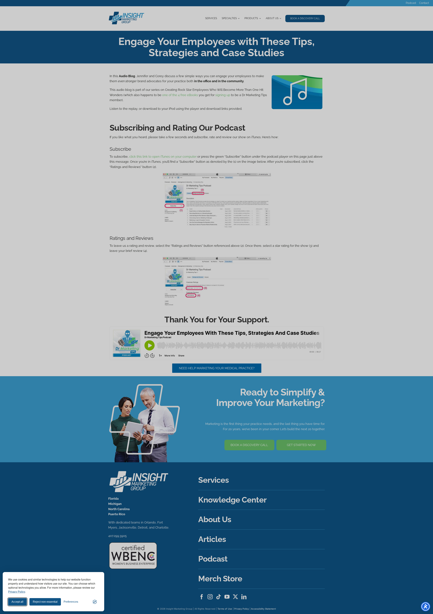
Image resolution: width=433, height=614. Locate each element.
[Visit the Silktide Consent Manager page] (95, 602)
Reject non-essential (45, 601)
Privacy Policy (16, 592)
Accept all (17, 601)
